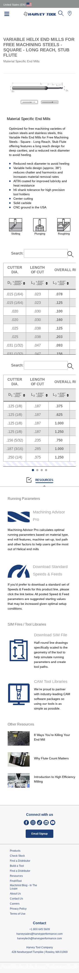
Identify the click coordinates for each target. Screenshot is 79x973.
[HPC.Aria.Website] (26, 822)
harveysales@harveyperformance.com (39, 933)
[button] (61, 14)
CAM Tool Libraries (50, 681)
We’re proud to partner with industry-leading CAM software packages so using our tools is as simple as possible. (52, 698)
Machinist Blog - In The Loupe (23, 887)
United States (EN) (14, 4)
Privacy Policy (18, 908)
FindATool (16, 880)
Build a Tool (17, 865)
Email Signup (39, 833)
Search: (17, 253)
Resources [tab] (44, 480)
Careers (15, 903)
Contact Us (16, 898)
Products (15, 850)
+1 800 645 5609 (39, 929)
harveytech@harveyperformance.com (39, 938)
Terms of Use (17, 913)
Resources (16, 875)
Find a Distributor (20, 860)
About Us (15, 893)
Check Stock (17, 855)
